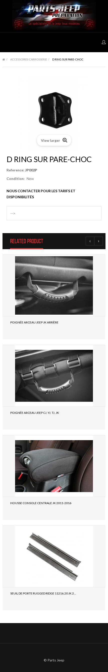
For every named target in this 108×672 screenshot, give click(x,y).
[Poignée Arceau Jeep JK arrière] (54, 285)
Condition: (16, 178)
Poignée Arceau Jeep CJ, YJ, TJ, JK (34, 413)
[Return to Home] (4, 59)
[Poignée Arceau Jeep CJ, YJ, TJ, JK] (54, 376)
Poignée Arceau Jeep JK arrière (34, 322)
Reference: (15, 170)
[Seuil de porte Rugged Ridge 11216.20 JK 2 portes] (54, 556)
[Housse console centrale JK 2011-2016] (54, 466)
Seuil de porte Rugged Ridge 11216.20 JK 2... (43, 593)
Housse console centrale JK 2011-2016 (40, 503)
